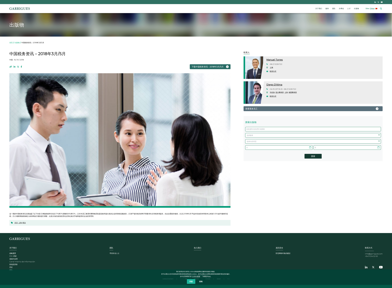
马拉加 (272, 92)
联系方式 (273, 71)
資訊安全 (279, 248)
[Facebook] (21, 66)
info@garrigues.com (374, 254)
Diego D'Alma (274, 84)
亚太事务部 (280, 92)
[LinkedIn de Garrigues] (375, 2)
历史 (11, 267)
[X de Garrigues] (378, 2)
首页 (11, 43)
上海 (20, 223)
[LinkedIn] (14, 66)
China (372, 9)
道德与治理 (13, 259)
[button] (10, 66)
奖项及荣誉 (13, 264)
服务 (327, 9)
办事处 (341, 9)
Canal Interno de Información (22, 262)
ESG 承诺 (13, 256)
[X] (18, 66)
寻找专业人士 (114, 253)
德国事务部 (293, 92)
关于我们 (318, 9)
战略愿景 (12, 253)
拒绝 (201, 281)
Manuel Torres (274, 59)
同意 (191, 281)
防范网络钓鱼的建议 (283, 253)
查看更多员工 (251, 108)
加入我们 (197, 248)
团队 (334, 9)
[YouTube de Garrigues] (382, 2)
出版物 (356, 9)
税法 (24, 223)
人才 (349, 9)
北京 (16, 223)
